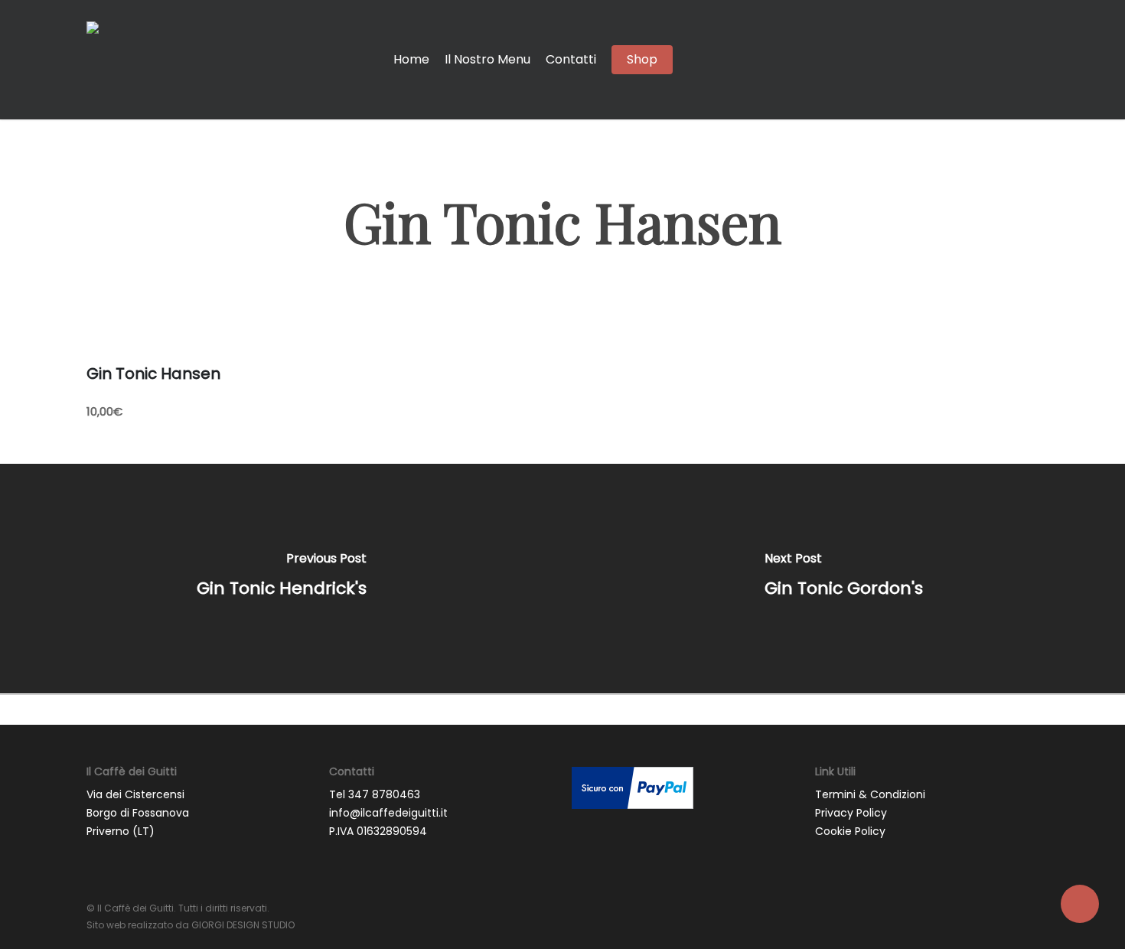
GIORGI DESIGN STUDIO (243, 924)
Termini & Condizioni (870, 794)
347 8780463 (384, 794)
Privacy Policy (851, 812)
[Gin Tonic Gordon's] (843, 578)
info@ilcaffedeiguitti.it (388, 812)
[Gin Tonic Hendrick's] (281, 578)
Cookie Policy (850, 831)
